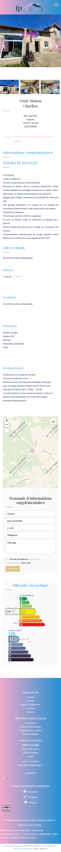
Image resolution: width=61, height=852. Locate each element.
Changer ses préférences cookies (20, 820)
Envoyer (13, 569)
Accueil (6, 136)
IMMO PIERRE (30, 745)
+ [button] (7, 420)
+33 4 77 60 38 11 (30, 761)
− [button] (7, 424)
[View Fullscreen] (7, 431)
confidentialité (47, 846)
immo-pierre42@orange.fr (30, 765)
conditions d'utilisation (21, 848)
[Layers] (53, 421)
